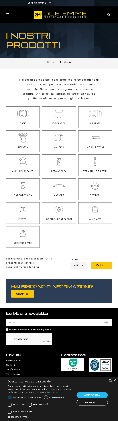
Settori (75, 260)
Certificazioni (13, 369)
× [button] (114, 380)
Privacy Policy (44, 329)
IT (50, 3)
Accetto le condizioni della (30, 329)
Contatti (10, 365)
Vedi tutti (101, 265)
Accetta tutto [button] (92, 395)
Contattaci (22, 293)
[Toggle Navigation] (8, 15)
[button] (40, 417)
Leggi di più (52, 392)
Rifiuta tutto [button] (92, 402)
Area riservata (37, 3)
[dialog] (59, 399)
